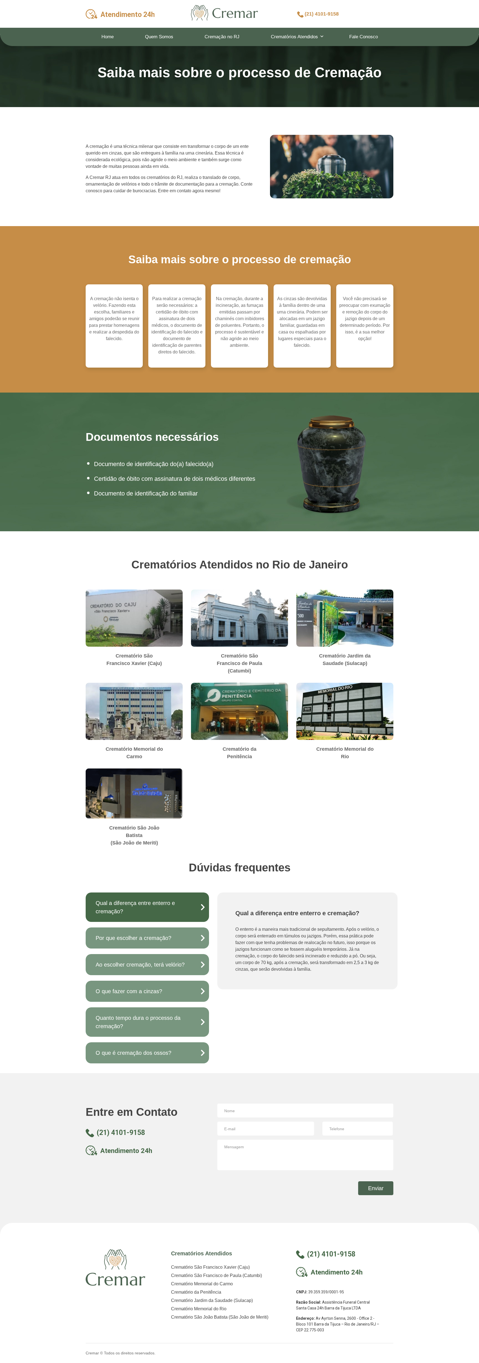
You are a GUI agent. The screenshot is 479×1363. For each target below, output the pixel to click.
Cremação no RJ (222, 36)
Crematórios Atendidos (294, 36)
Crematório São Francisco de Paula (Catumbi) (216, 1275)
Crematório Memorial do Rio (198, 1308)
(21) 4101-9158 (321, 14)
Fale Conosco (363, 36)
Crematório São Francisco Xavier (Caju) (210, 1267)
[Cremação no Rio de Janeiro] (224, 13)
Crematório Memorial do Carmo (202, 1283)
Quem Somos (159, 36)
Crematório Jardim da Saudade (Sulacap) (212, 1300)
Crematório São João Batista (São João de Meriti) (219, 1317)
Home (107, 36)
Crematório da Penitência (196, 1292)
